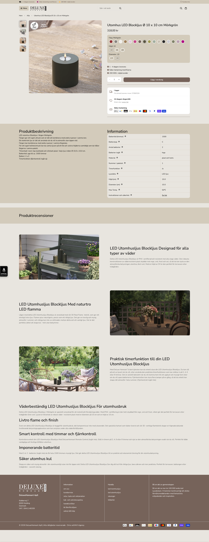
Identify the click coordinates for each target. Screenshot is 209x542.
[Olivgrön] (149, 42)
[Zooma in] (97, 24)
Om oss (66, 489)
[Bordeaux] (111, 42)
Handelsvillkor (69, 503)
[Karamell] (125, 42)
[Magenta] (135, 42)
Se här (164, 195)
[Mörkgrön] (144, 42)
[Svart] (164, 42)
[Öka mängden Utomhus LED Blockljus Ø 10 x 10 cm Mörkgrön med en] (119, 79)
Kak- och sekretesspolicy (73, 500)
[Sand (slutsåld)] (159, 42)
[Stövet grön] (173, 42)
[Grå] (116, 42)
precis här (125, 102)
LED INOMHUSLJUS (114, 489)
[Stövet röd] (178, 42)
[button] (185, 8)
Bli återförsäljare (70, 507)
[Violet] (183, 42)
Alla (28, 15)
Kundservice (68, 492)
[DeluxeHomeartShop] (38, 8)
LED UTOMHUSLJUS (114, 492)
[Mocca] (140, 42)
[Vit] (120, 42)
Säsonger (111, 496)
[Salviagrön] (154, 42)
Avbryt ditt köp (69, 511)
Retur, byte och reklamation (74, 496)
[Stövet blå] (168, 42)
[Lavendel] (130, 42)
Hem (21, 15)
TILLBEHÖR (111, 500)
